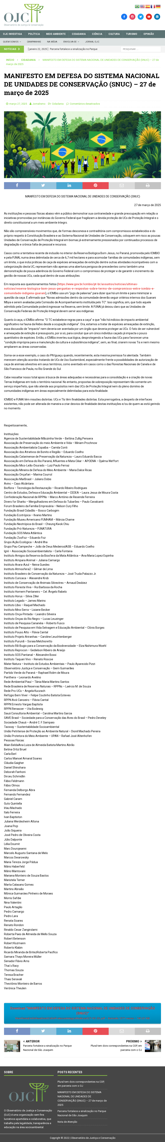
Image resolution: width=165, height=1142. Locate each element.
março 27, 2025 (18, 103)
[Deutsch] (158, 6)
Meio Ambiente (56, 34)
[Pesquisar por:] (141, 49)
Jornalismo (38, 103)
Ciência (97, 34)
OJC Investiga (12, 34)
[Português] (137, 6)
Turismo (131, 34)
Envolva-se (70, 41)
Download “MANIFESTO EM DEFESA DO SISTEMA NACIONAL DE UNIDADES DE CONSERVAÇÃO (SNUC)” (82, 1013)
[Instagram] (132, 16)
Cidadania (79, 34)
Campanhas (34, 41)
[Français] (153, 6)
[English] (142, 6)
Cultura (114, 34)
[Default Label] (149, 16)
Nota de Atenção (67, 1121)
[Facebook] (124, 16)
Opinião (148, 34)
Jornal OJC (92, 41)
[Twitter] (141, 16)
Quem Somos (11, 41)
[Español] (148, 6)
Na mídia (52, 41)
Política (34, 34)
